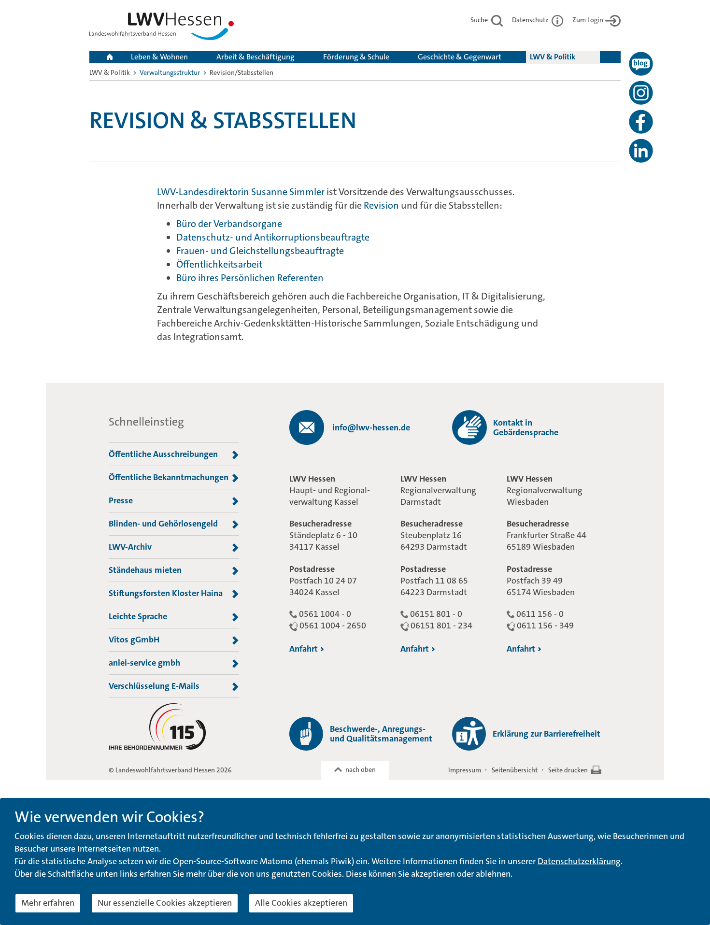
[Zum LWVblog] (641, 64)
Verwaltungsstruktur (170, 72)
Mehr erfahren (47, 903)
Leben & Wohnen (159, 57)
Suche (479, 19)
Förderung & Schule (356, 57)
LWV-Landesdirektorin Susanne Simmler (241, 191)
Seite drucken (568, 770)
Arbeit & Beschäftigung (255, 57)
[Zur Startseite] (161, 28)
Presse (121, 500)
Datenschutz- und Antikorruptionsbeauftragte (272, 237)
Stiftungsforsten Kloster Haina (166, 593)
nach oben (360, 769)
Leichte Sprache (138, 616)
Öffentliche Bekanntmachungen (168, 477)
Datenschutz (531, 19)
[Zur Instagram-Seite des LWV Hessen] (641, 93)
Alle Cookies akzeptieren (301, 903)
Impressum (464, 770)
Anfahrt (303, 649)
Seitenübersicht (515, 770)
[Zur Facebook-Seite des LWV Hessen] (641, 122)
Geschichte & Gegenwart (459, 57)
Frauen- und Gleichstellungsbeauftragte (260, 250)
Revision (381, 205)
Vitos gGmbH (134, 639)
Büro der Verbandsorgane (230, 223)
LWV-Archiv (130, 547)
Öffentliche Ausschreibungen (163, 454)
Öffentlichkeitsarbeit (219, 264)
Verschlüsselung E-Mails (154, 686)
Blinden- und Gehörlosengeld (163, 523)
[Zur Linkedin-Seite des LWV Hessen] (641, 151)
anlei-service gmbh (144, 663)
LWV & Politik (552, 57)
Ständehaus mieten (145, 570)
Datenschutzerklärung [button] (579, 861)
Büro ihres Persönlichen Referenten (250, 277)
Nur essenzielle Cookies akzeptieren (165, 903)
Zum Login (587, 19)
